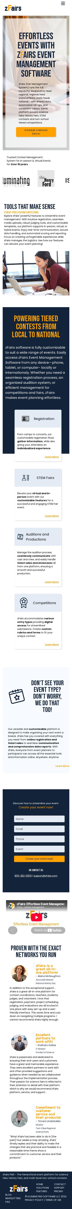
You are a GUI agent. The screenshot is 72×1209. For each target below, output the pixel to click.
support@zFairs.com (45, 875)
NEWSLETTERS (13, 1198)
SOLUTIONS (42, 1187)
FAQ (7, 1201)
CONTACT (60, 1184)
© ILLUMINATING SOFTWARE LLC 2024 (46, 1196)
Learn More (52, 457)
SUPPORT (59, 1187)
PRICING (58, 1191)
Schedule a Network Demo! (36, 131)
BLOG (8, 1194)
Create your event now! (39, 858)
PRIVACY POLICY (34, 1200)
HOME (39, 1184)
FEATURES (41, 1191)
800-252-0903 (23, 875)
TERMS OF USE (53, 1200)
